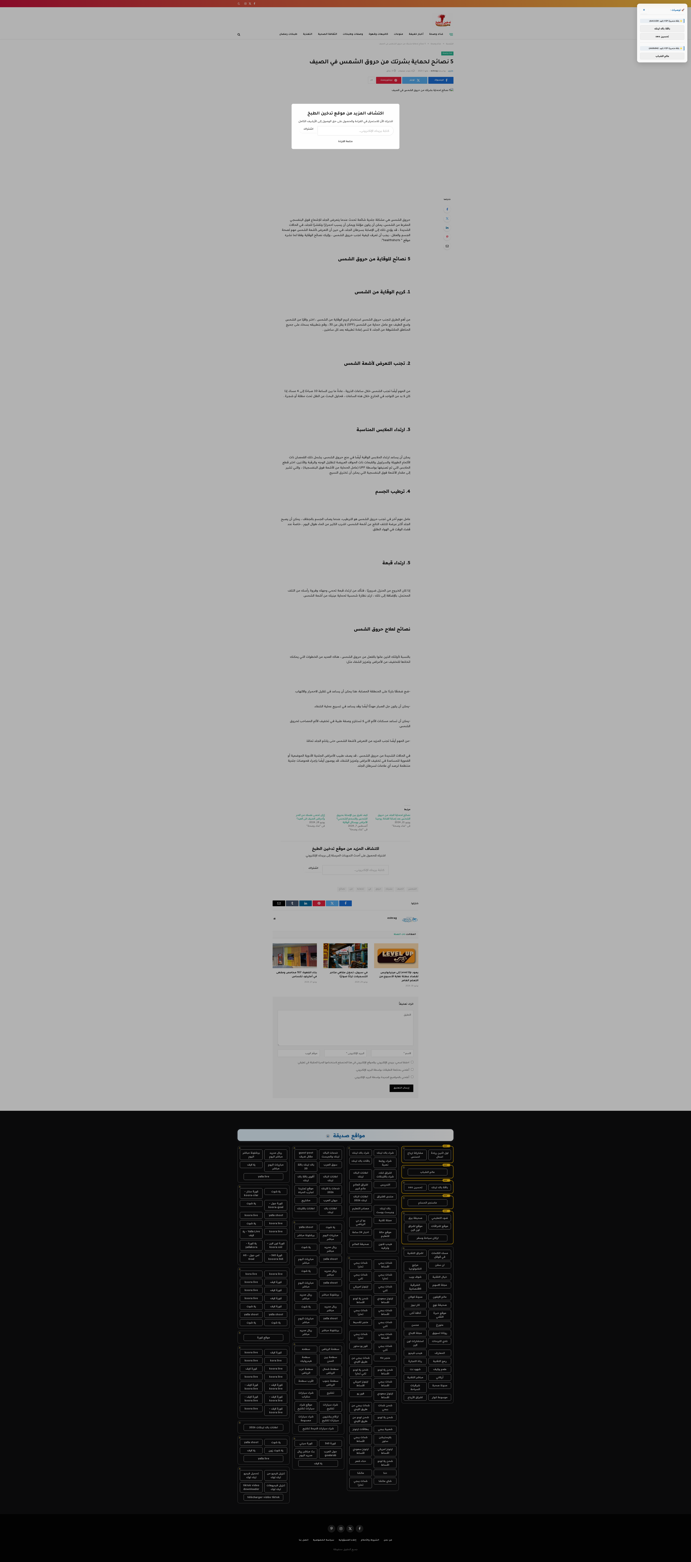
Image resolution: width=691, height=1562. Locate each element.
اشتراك (308, 129)
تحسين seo (662, 36)
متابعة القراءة (345, 141)
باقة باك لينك (662, 28)
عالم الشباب (662, 56)
